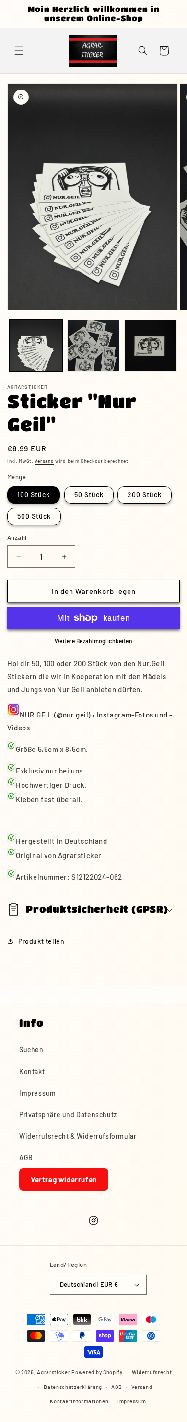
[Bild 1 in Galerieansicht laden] (36, 346)
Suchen (31, 1049)
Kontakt (32, 1071)
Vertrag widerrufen (64, 1179)
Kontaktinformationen (79, 1401)
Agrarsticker (53, 1372)
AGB (26, 1157)
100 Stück (33, 495)
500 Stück (34, 516)
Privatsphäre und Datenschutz (68, 1114)
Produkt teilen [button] (41, 941)
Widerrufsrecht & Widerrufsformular (77, 1136)
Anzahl (16, 537)
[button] (19, 50)
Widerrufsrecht (152, 1372)
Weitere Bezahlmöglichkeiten (94, 641)
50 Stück (89, 495)
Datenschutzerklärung (73, 1387)
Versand (44, 461)
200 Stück (145, 495)
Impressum (37, 1093)
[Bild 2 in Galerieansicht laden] (93, 346)
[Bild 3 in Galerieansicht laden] (150, 346)
